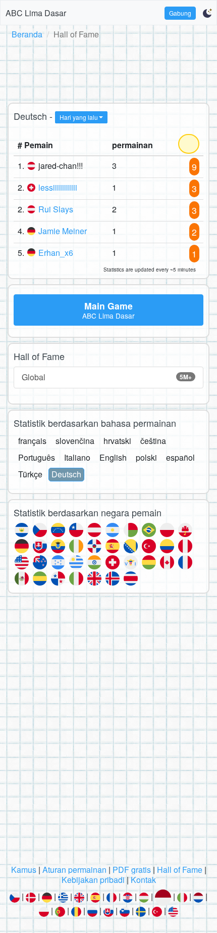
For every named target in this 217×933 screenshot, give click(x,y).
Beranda (27, 34)
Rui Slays (55, 209)
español (180, 457)
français (32, 441)
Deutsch (66, 474)
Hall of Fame (179, 869)
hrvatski (117, 441)
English (113, 457)
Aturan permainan (74, 869)
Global (107, 377)
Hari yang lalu (79, 117)
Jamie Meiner (62, 231)
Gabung (180, 13)
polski (146, 457)
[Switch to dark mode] (207, 13)
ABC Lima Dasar (36, 13)
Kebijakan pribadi (93, 879)
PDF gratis (132, 869)
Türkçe (30, 474)
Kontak (143, 879)
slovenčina (75, 441)
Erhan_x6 (55, 252)
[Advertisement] (108, 69)
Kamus (23, 869)
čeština (153, 441)
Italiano (77, 457)
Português (36, 457)
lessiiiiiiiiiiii (57, 187)
